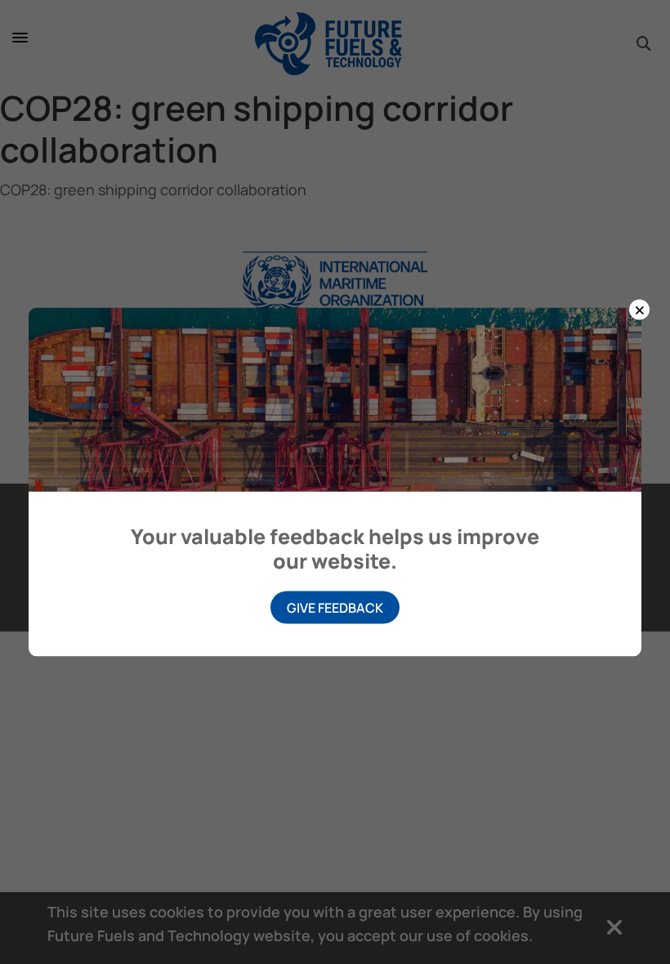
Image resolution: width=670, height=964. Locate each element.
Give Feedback (335, 608)
